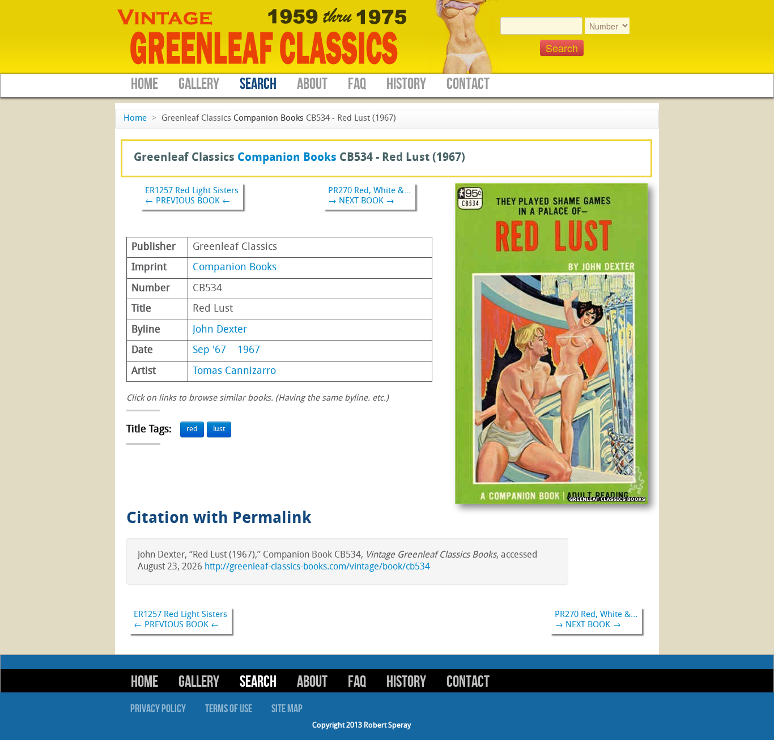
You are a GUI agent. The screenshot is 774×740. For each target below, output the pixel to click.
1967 (248, 350)
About (312, 84)
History (406, 84)
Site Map (287, 709)
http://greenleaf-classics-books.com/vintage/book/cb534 (317, 567)
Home (144, 84)
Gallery (198, 84)
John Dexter (220, 330)
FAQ (357, 84)
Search (258, 84)
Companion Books (268, 118)
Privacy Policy (158, 709)
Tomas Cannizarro (234, 371)
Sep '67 (209, 350)
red (192, 429)
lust (219, 429)
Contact (468, 84)
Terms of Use (228, 709)
